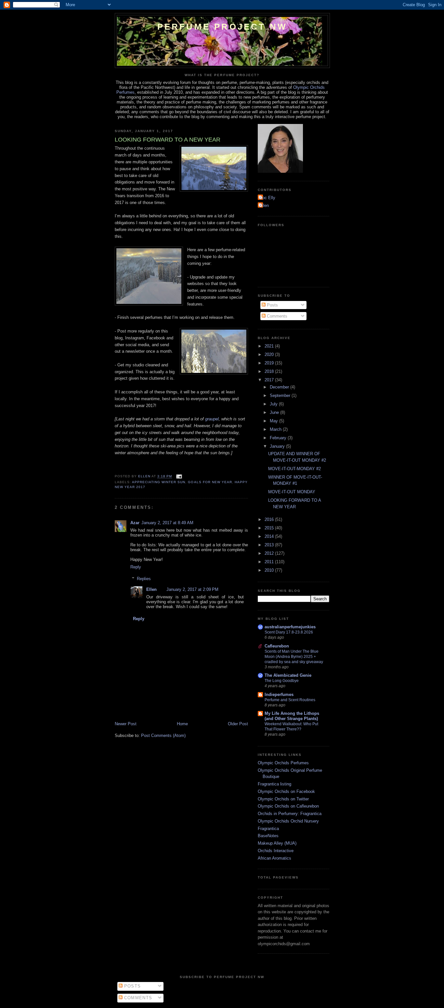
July (274, 404)
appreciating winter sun (158, 482)
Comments (276, 316)
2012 (270, 553)
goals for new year (210, 482)
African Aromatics (274, 858)
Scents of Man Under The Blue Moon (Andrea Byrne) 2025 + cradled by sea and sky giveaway (294, 656)
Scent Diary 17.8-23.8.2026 (289, 632)
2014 (270, 536)
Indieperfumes (279, 694)
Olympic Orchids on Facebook (286, 791)
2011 (270, 561)
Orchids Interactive (276, 850)
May (274, 420)
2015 (270, 527)
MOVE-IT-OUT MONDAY (291, 491)
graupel (212, 418)
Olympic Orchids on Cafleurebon (288, 806)
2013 (270, 544)
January (278, 446)
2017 (270, 379)
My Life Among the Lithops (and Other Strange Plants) (292, 716)
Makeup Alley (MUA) (277, 843)
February (279, 437)
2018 (270, 371)
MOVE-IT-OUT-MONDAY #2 (294, 468)
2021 (270, 346)
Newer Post (126, 723)
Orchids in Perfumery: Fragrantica (289, 813)
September (281, 395)
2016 (270, 519)
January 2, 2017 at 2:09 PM (192, 589)
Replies (144, 578)
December (280, 387)
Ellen (151, 589)
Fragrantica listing (274, 784)
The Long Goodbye (282, 680)
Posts (272, 305)
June (275, 412)
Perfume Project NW (222, 27)
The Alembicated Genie (288, 675)
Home (182, 723)
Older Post (238, 723)
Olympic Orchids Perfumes (283, 762)
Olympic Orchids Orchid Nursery (288, 821)
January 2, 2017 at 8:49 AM (167, 522)
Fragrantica (268, 828)
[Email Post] (179, 476)
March (276, 429)
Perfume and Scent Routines (290, 700)
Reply (135, 567)
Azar (134, 522)
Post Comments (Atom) (163, 735)
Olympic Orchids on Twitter (283, 799)
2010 (270, 570)
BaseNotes (268, 835)
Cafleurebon (277, 646)
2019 (270, 363)
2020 (270, 354)
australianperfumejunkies (290, 626)
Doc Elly (267, 197)
